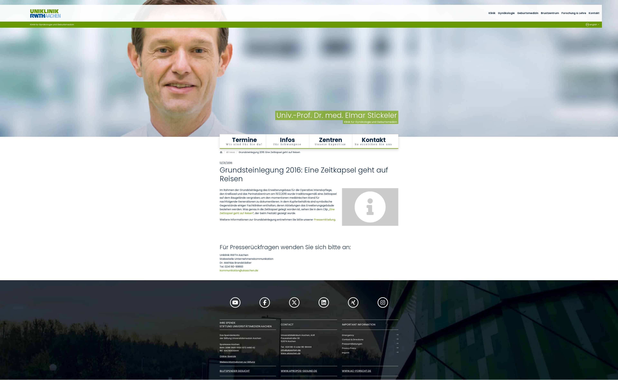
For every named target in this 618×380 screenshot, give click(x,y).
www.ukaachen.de (290, 353)
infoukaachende (291, 350)
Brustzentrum (550, 13)
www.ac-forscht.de (356, 371)
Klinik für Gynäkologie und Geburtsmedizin (52, 24)
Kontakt (594, 13)
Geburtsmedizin (527, 13)
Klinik (492, 13)
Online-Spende (228, 356)
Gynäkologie (506, 13)
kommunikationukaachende (239, 270)
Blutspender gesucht (235, 371)
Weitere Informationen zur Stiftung (237, 362)
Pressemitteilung (324, 219)
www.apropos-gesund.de (299, 371)
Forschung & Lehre (574, 13)
